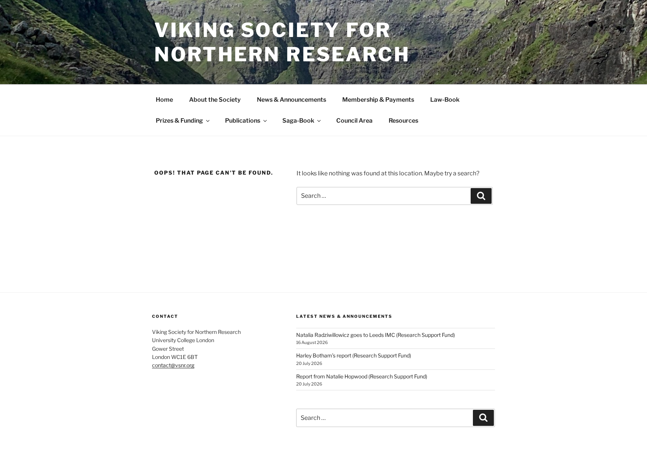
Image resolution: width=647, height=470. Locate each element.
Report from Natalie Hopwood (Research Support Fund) (361, 376)
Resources (403, 120)
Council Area (354, 120)
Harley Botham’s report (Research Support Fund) (353, 355)
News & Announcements (291, 99)
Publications (242, 120)
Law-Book (444, 99)
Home (164, 99)
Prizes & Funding (179, 120)
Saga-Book (298, 120)
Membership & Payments (378, 99)
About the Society (215, 99)
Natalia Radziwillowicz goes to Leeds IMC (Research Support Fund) (375, 335)
